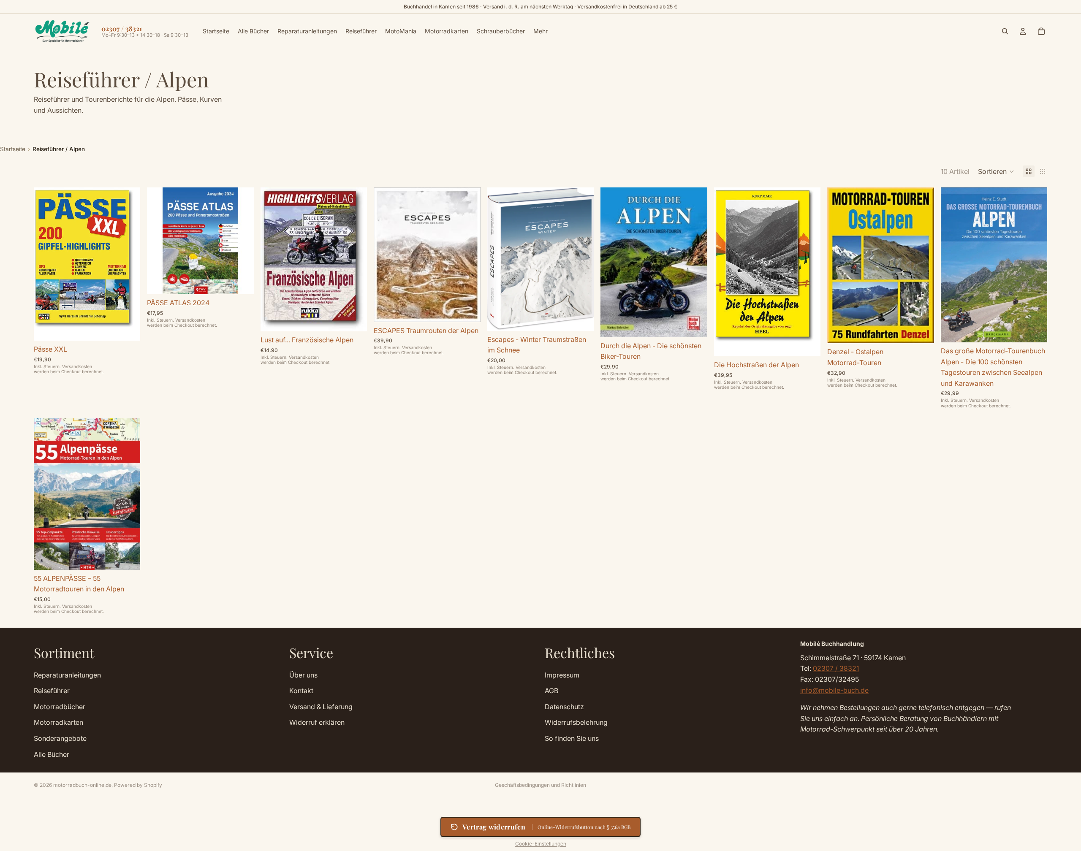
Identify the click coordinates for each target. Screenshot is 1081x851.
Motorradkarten (58, 722)
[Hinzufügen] (127, 327)
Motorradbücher (59, 706)
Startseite (12, 149)
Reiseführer (52, 690)
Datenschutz (564, 706)
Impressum (562, 674)
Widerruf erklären (317, 722)
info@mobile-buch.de (834, 690)
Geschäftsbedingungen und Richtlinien (540, 785)
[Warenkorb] (1041, 31)
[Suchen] (1005, 31)
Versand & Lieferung (321, 706)
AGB (551, 690)
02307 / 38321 (836, 668)
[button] (996, 171)
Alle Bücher (51, 754)
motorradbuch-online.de (82, 785)
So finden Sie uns (572, 738)
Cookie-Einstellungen (540, 843)
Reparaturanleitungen (67, 674)
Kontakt (301, 690)
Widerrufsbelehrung (576, 722)
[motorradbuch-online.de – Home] (62, 31)
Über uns (303, 674)
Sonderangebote (60, 738)
